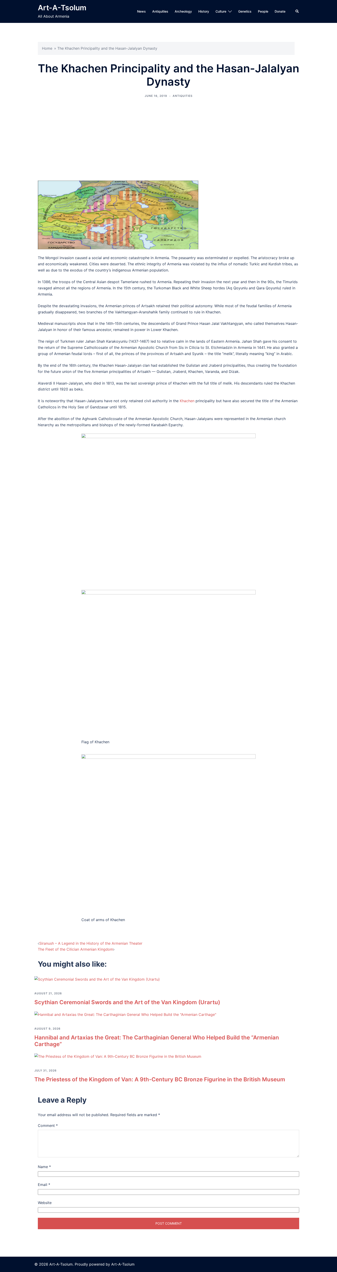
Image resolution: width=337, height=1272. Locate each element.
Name (44, 1166)
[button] (297, 11)
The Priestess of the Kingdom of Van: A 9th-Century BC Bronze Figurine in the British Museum (159, 1079)
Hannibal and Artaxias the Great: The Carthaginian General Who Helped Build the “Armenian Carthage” (156, 1040)
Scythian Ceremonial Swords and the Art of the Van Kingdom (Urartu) (127, 1002)
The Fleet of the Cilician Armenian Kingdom (75, 949)
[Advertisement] (168, 139)
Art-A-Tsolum (62, 7)
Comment (48, 1125)
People (263, 11)
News (141, 11)
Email (44, 1184)
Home (47, 48)
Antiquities (160, 11)
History (203, 11)
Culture (220, 11)
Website (45, 1202)
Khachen (187, 401)
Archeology (183, 11)
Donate (280, 11)
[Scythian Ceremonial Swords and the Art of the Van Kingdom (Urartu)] (97, 979)
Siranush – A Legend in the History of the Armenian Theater (90, 943)
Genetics (244, 11)
